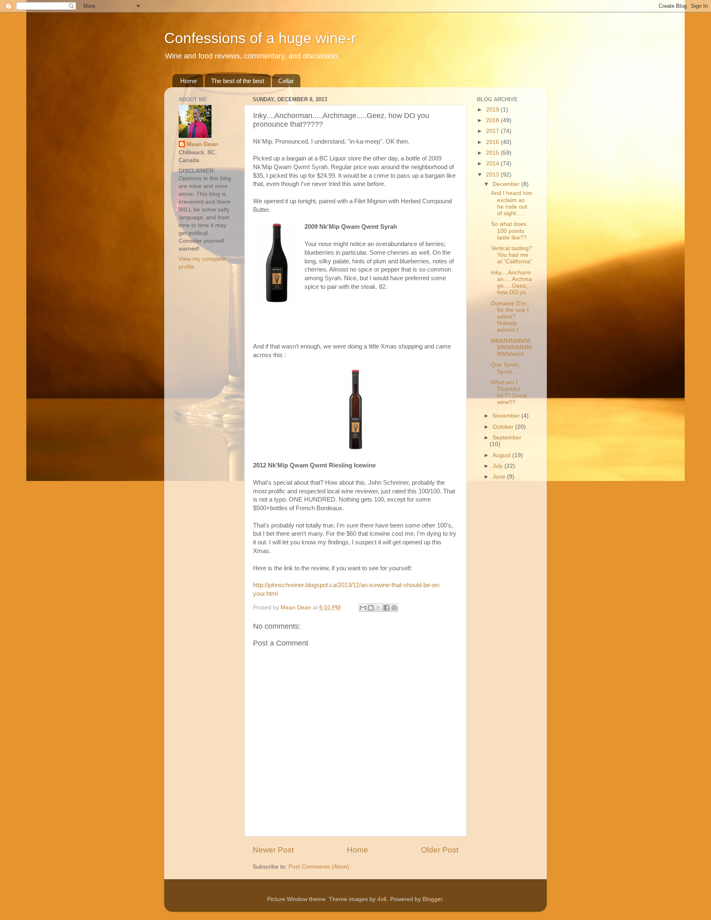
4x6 (382, 899)
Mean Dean (202, 144)
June (500, 477)
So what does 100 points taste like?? (509, 230)
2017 (493, 131)
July (498, 466)
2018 (493, 120)
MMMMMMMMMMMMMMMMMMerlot (511, 347)
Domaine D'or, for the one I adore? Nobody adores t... (510, 316)
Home (188, 80)
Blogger (432, 899)
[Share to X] (378, 608)
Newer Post (273, 850)
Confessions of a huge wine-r (260, 38)
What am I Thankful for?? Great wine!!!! (509, 392)
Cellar (286, 80)
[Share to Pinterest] (394, 608)
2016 (493, 142)
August (502, 455)
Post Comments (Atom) (318, 867)
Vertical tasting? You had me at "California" (511, 255)
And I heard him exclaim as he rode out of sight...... (511, 203)
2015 (493, 153)
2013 (493, 175)
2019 (493, 110)
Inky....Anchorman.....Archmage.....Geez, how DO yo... (511, 282)
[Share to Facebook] (386, 608)
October (504, 427)
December (507, 184)
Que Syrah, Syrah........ (508, 368)
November (507, 416)
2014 (493, 163)
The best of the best (237, 80)
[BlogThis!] (371, 608)
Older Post (439, 850)
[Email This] (363, 608)
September (507, 437)
